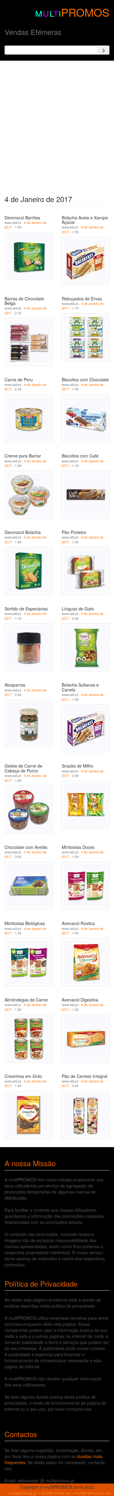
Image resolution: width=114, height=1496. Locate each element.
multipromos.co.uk (92, 1493)
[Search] (103, 50)
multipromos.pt (23, 1493)
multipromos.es (56, 1493)
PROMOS (85, 12)
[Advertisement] (57, 126)
